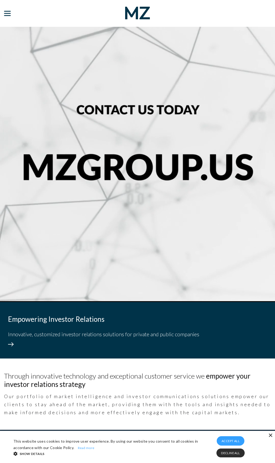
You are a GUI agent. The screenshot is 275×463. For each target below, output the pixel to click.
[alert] (137, 447)
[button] (106, 453)
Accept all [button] (231, 441)
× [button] (270, 436)
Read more (86, 448)
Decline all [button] (230, 453)
